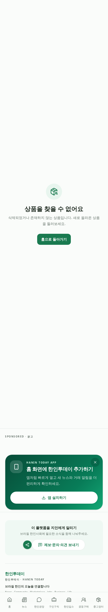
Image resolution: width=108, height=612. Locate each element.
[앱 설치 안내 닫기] (95, 462)
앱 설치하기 (57, 497)
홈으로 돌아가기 (54, 239)
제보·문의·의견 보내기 (61, 544)
